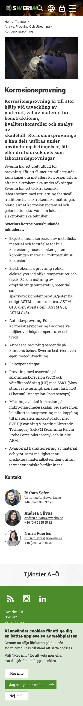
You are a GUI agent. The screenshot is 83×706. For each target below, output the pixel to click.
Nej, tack (16, 695)
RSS (10, 598)
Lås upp (62, 8)
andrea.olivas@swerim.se (43, 518)
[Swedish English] (51, 8)
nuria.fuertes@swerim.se (43, 538)
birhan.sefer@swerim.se (42, 497)
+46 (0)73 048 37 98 (38, 502)
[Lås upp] (62, 8)
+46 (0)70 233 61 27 (38, 543)
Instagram (26, 598)
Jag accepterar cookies (27, 684)
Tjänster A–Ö (41, 574)
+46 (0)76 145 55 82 (38, 522)
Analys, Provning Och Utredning (27, 26)
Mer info (16, 673)
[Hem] (21, 8)
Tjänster (21, 22)
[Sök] (40, 8)
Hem (8, 22)
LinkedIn (42, 598)
